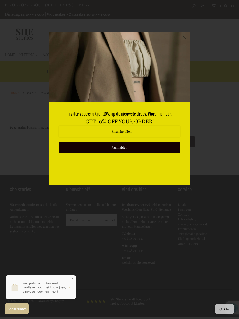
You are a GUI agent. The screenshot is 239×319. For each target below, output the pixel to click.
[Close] (184, 37)
